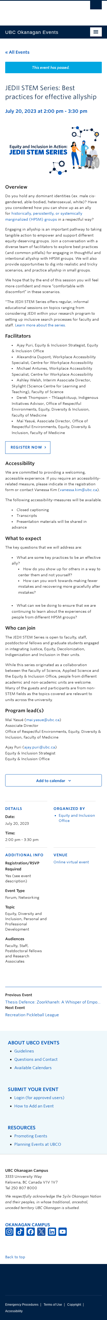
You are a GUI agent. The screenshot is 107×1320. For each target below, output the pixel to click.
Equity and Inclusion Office (77, 818)
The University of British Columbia (39, 11)
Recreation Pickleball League (32, 1015)
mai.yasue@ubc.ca (42, 720)
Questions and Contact (36, 1059)
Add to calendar (50, 781)
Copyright (74, 1304)
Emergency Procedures (21, 1304)
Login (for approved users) (39, 1097)
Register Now (26, 447)
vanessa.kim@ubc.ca (78, 490)
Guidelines (24, 1051)
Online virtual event (71, 862)
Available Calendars (33, 1067)
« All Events (17, 52)
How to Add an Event (34, 1106)
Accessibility (14, 1311)
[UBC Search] (96, 6)
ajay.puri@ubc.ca (39, 747)
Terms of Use (53, 1304)
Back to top (15, 1257)
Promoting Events (30, 1136)
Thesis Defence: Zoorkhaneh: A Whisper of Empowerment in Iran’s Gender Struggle (53, 1002)
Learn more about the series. (40, 325)
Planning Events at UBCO (37, 1144)
